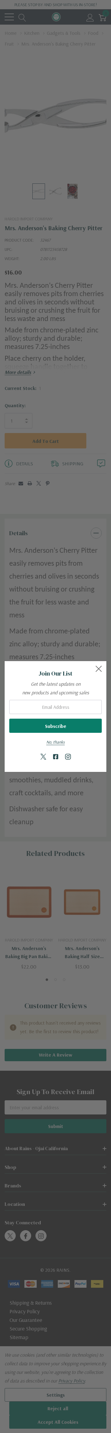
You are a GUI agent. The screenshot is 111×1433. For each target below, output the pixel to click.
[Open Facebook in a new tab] (55, 757)
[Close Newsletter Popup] (99, 669)
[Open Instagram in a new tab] (68, 757)
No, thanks (55, 742)
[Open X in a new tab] (43, 757)
